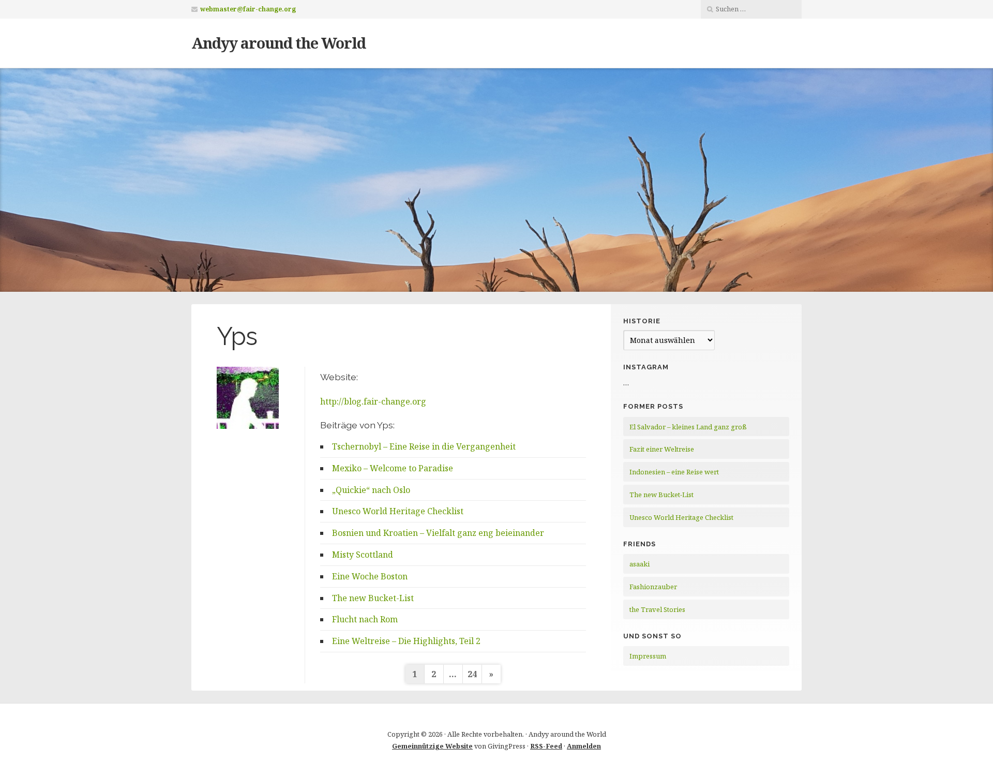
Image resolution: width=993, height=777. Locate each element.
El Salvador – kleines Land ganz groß (688, 426)
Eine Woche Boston (370, 576)
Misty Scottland (362, 554)
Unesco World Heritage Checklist (397, 511)
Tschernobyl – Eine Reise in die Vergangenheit (424, 446)
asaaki (639, 564)
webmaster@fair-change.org (248, 9)
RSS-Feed (546, 746)
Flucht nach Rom (365, 619)
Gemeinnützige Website (432, 746)
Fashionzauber (653, 586)
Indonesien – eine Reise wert (674, 471)
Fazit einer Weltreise (661, 449)
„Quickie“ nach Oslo (371, 490)
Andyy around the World (278, 43)
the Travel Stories (657, 609)
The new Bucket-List (373, 598)
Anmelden (584, 746)
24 (472, 674)
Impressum (647, 656)
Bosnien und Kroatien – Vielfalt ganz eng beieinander (438, 533)
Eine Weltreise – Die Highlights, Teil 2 (406, 641)
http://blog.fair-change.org (373, 401)
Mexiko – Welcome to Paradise (392, 468)
